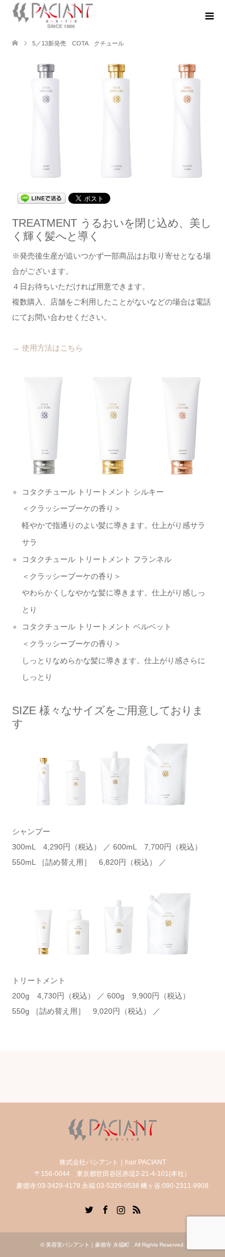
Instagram (121, 1209)
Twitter (89, 1209)
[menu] (208, 16)
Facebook (105, 1209)
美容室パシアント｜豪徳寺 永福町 (88, 1245)
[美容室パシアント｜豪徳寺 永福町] (52, 16)
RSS (137, 1209)
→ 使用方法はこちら (47, 347)
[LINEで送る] (41, 197)
